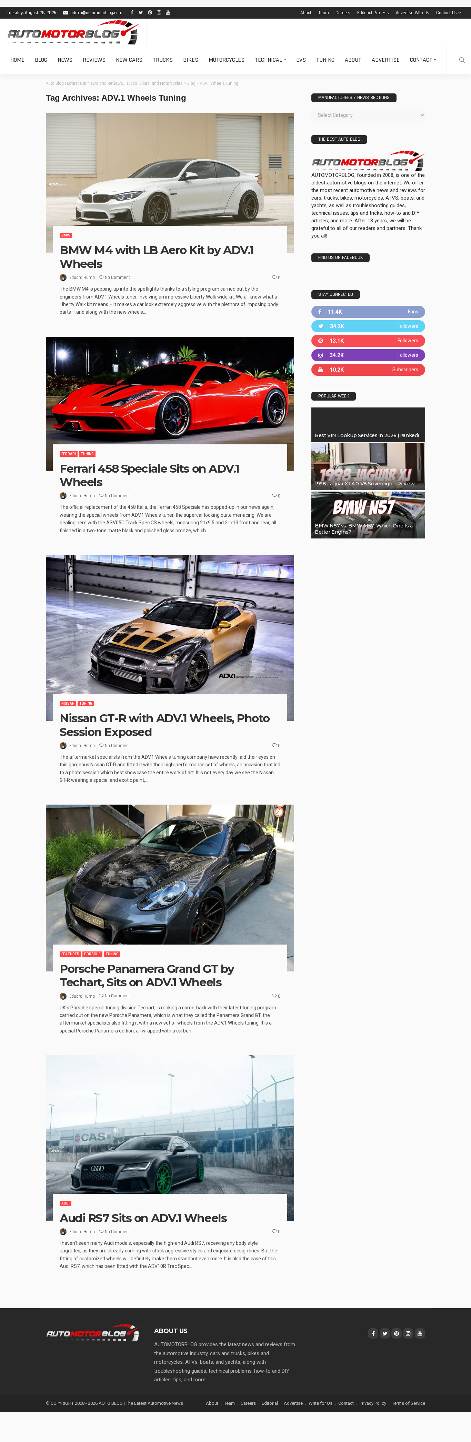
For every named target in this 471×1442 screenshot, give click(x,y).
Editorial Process (373, 13)
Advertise (386, 60)
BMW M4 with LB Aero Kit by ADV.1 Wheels (157, 257)
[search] (462, 60)
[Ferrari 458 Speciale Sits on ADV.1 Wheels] (170, 404)
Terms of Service (408, 1403)
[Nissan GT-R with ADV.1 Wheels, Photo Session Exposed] (170, 638)
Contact (421, 60)
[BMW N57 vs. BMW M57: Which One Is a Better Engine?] (368, 515)
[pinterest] (368, 341)
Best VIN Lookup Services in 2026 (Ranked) (367, 435)
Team (323, 13)
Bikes (190, 60)
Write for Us (320, 1403)
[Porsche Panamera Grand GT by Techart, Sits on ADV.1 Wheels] (170, 888)
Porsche (92, 954)
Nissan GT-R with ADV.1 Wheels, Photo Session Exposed (164, 725)
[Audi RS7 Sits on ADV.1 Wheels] (170, 1138)
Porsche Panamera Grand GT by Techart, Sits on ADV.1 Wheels (147, 975)
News (65, 60)
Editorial (270, 1403)
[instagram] (368, 355)
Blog (41, 60)
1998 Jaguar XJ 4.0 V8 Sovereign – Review (364, 484)
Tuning (325, 60)
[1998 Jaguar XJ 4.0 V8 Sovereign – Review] (368, 466)
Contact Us (446, 13)
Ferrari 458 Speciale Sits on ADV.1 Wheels (149, 475)
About (305, 13)
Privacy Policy (373, 1403)
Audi (65, 1203)
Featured (70, 954)
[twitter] (368, 326)
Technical (268, 60)
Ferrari (68, 453)
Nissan (67, 703)
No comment (117, 277)
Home (17, 60)
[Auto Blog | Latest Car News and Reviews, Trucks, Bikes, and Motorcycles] (93, 1332)
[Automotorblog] (73, 32)
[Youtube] (368, 370)
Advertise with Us (413, 13)
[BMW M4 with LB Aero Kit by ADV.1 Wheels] (170, 183)
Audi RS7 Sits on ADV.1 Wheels (143, 1218)
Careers (342, 13)
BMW (65, 235)
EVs (301, 60)
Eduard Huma (82, 277)
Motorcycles (226, 60)
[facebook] (368, 312)
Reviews (94, 60)
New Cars (129, 60)
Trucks (163, 60)
